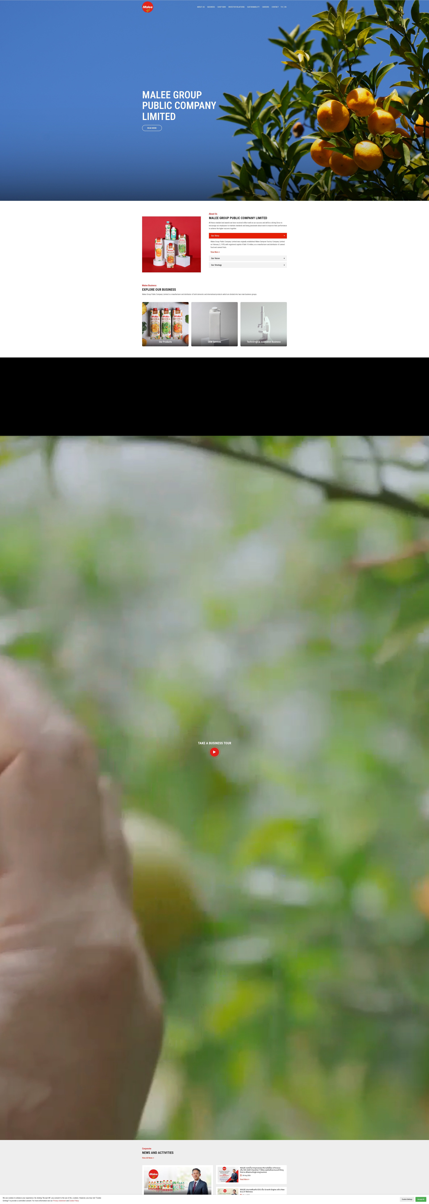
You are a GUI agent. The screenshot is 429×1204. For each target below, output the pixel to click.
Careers (265, 7)
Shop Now (222, 7)
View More (215, 252)
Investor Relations (236, 7)
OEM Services (214, 341)
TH (282, 7)
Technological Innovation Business (264, 341)
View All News (147, 1158)
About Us (201, 7)
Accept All (420, 1199)
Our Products (165, 341)
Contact (275, 7)
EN (285, 7)
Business (211, 7)
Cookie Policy (74, 1201)
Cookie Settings (407, 1199)
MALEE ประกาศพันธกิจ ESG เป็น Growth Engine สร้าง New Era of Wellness (262, 1190)
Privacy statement (59, 1201)
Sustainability (253, 7)
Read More (152, 128)
